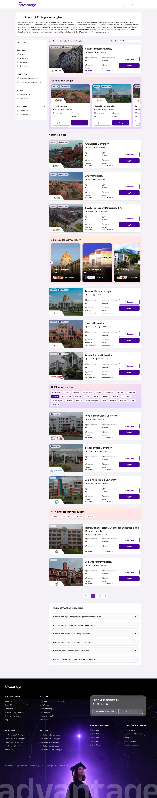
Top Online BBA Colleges (15, 735)
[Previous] (51, 106)
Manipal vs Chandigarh (134, 734)
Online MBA (94, 737)
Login (131, 4)
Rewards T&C (63, 766)
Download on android (105, 711)
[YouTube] (107, 704)
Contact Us (9, 705)
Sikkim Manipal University (98, 48)
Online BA (94, 741)
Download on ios (130, 711)
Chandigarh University (97, 143)
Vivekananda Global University (101, 415)
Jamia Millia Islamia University (101, 479)
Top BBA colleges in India (92, 271)
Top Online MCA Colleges (50, 739)
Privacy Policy (34, 766)
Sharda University (94, 323)
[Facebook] (93, 704)
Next (104, 596)
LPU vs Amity (130, 730)
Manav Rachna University (98, 355)
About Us (8, 701)
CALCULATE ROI (106, 70)
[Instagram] (102, 704)
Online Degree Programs (14, 712)
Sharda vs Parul (131, 741)
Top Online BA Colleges (14, 742)
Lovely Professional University (52, 701)
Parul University (46, 709)
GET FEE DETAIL (89, 70)
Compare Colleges (12, 709)
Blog (6, 720)
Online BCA (94, 734)
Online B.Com (95, 745)
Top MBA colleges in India (61, 271)
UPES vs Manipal (131, 745)
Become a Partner (12, 716)
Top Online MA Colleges (49, 746)
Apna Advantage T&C (49, 766)
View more (44, 720)
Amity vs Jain (130, 737)
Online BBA (94, 730)
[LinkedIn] (98, 704)
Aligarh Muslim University (98, 561)
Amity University (60, 106)
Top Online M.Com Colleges (51, 750)
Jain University (46, 712)
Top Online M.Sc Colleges (50, 742)
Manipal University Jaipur (105, 106)
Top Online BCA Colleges (15, 739)
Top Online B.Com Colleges (15, 746)
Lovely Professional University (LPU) (104, 207)
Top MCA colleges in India (124, 271)
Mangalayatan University (98, 447)
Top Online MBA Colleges (50, 735)
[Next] (139, 106)
